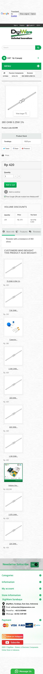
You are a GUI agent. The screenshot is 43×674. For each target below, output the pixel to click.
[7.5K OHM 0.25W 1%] (13, 298)
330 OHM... (13, 398)
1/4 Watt (5, 76)
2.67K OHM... (13, 515)
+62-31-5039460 (20, 610)
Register (22, 25)
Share (16, 148)
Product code (7, 128)
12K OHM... (13, 544)
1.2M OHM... (13, 456)
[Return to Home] (4, 73)
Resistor (30, 73)
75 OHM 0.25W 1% (13, 281)
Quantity (7, 172)
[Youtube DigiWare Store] (12, 642)
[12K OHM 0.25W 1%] (13, 531)
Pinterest (26, 148)
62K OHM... (13, 427)
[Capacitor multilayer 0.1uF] (13, 327)
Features (23, 232)
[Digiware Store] (21, 34)
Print (7, 155)
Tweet (7, 148)
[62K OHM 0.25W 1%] (13, 414)
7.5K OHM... (13, 310)
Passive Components (16, 73)
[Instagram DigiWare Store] (12, 636)
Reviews (36, 232)
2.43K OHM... (13, 369)
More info (10, 232)
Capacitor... (13, 340)
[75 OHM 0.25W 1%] (13, 268)
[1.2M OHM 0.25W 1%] (13, 443)
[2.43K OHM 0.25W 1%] (13, 356)
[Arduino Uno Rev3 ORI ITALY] (13, 473)
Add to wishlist (14, 192)
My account (8, 588)
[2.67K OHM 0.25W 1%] (13, 502)
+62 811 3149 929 (20, 614)
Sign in (16, 25)
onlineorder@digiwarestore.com (23, 607)
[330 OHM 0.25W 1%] (13, 385)
